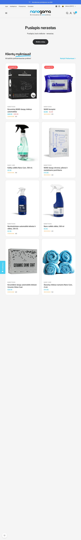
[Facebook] (56, 6)
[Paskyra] (70, 13)
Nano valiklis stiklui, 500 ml (54, 226)
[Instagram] (59, 6)
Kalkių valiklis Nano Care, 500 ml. (20, 168)
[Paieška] (67, 13)
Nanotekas (11, 106)
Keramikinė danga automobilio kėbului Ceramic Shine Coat (22, 286)
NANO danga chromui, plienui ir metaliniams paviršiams (56, 169)
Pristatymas (22, 6)
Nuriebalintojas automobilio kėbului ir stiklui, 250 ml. (21, 227)
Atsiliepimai (13, 6)
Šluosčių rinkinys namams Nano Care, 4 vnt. (58, 286)
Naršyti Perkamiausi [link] (67, 58)
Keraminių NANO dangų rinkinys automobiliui (19, 110)
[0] (74, 13)
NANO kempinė (49, 109)
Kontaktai (30, 6)
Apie (6, 6)
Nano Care (11, 165)
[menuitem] (7, 6)
